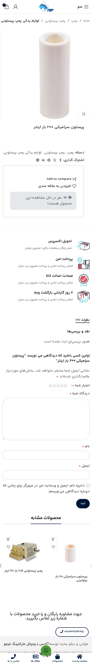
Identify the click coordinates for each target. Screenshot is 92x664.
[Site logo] (46, 7)
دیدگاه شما (79, 393)
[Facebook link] (60, 160)
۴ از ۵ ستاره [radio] (54, 385)
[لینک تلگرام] (38, 160)
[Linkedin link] (43, 160)
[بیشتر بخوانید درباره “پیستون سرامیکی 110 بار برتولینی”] (53, 539)
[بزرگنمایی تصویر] (84, 114)
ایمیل (84, 466)
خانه (86, 21)
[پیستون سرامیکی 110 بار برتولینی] (68, 553)
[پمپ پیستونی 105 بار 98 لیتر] (23, 550)
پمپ (74, 21)
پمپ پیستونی (55, 21)
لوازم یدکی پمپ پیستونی (20, 21)
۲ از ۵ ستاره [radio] (62, 385)
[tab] (82, 320)
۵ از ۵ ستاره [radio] (50, 385)
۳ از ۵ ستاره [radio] (58, 385)
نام (86, 446)
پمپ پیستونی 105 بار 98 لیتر (23, 570)
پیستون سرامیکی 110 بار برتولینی (71, 578)
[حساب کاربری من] (15, 6)
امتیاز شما (81, 385)
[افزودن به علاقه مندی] (53, 547)
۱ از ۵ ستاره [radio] (65, 385)
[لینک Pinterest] (49, 160)
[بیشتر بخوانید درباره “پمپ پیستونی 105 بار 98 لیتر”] (8, 539)
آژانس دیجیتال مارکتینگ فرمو (26, 644)
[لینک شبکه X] (55, 160)
